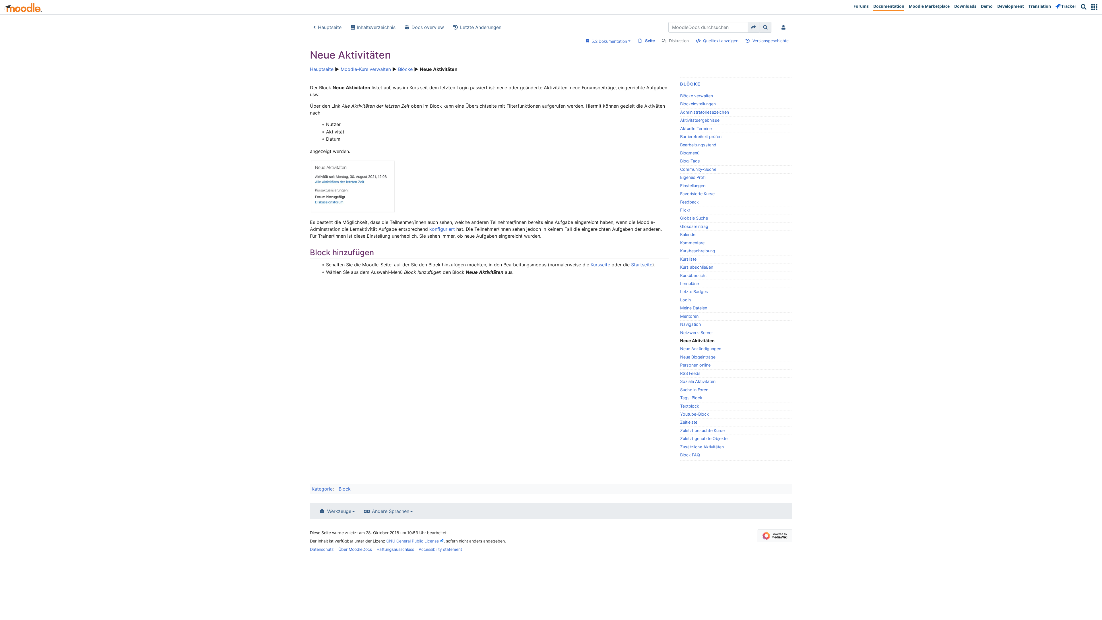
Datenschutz (322, 549)
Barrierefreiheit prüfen (700, 136)
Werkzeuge (339, 511)
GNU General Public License (412, 540)
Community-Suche (698, 169)
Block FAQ (690, 454)
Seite (650, 40)
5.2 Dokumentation (608, 41)
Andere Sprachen (390, 511)
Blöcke (405, 69)
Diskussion (679, 40)
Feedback (689, 201)
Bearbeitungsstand (698, 144)
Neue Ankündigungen (700, 348)
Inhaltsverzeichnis (376, 27)
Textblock (689, 406)
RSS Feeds (690, 373)
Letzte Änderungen (480, 27)
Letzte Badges (694, 291)
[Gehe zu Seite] (754, 27)
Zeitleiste (688, 422)
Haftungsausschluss (395, 549)
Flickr (685, 210)
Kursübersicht (693, 275)
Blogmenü (689, 152)
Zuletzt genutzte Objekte (703, 438)
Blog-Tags (690, 160)
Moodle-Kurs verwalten (366, 69)
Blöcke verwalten (696, 95)
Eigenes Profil (693, 177)
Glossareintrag (694, 226)
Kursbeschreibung (697, 250)
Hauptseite (330, 27)
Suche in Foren (694, 389)
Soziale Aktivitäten (697, 381)
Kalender (688, 234)
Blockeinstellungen (698, 103)
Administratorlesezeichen (704, 112)
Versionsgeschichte (770, 40)
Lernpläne (689, 283)
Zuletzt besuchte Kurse (702, 430)
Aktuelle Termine (696, 128)
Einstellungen (692, 185)
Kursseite (600, 265)
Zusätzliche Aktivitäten (702, 446)
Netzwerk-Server (696, 332)
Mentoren (689, 316)
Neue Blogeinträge (697, 356)
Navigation (690, 324)
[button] (1094, 7)
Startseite (641, 265)
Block (345, 489)
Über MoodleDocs (355, 549)
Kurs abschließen (696, 267)
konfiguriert (442, 229)
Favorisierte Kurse (697, 193)
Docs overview (428, 27)
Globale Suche (694, 218)
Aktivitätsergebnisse (699, 120)
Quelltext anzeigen (720, 40)
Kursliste (688, 259)
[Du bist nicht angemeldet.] (785, 27)
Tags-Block (691, 397)
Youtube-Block (694, 414)
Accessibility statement (440, 549)
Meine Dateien (693, 307)
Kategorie (322, 489)
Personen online (695, 365)
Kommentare (692, 242)
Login (685, 299)
